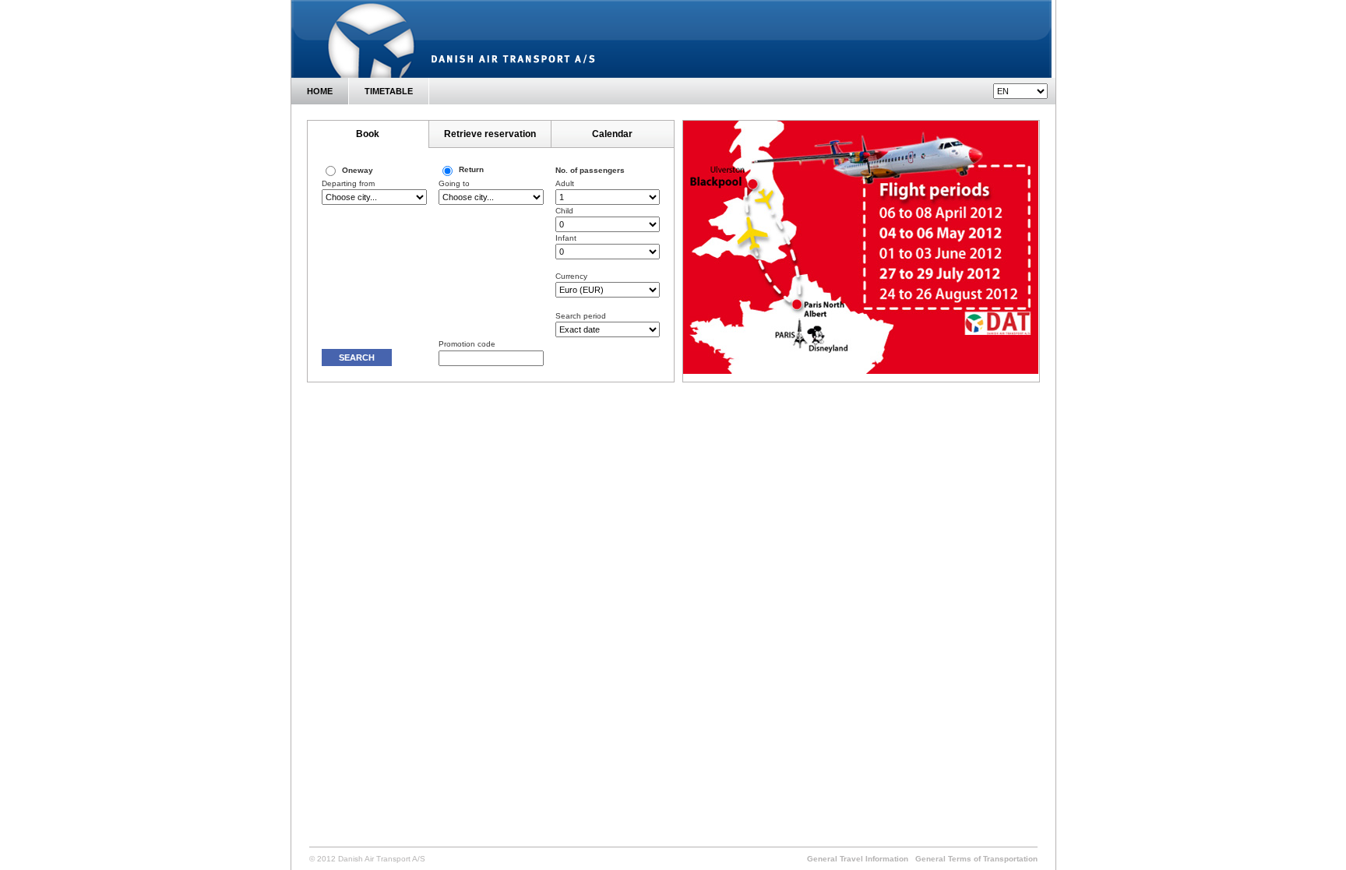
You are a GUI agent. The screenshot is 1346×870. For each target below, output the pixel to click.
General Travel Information (857, 858)
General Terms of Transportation (976, 858)
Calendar (612, 134)
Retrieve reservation (490, 134)
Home (320, 91)
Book (367, 134)
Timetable (389, 91)
